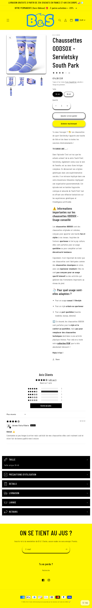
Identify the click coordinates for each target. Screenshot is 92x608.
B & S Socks (29, 602)
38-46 (57, 94)
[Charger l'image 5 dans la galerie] (11, 91)
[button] (8, 20)
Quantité (55, 100)
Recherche (46, 570)
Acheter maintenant (69, 123)
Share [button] (58, 359)
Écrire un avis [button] (46, 405)
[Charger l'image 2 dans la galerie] (21, 81)
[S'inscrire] (66, 549)
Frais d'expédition (71, 82)
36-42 (69, 94)
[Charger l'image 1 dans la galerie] (11, 81)
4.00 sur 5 (52, 380)
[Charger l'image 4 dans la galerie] (41, 81)
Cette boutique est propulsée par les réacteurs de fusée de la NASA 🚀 (52, 602)
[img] (13, 421)
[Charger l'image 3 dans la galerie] (31, 81)
